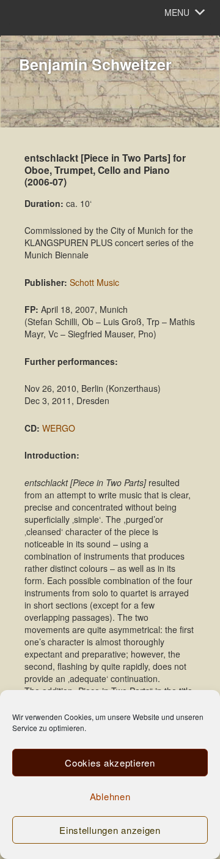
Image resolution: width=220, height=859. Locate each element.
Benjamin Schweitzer (95, 64)
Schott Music (94, 282)
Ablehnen (110, 796)
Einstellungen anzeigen (109, 829)
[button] (176, 12)
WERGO (58, 428)
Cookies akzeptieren (110, 762)
